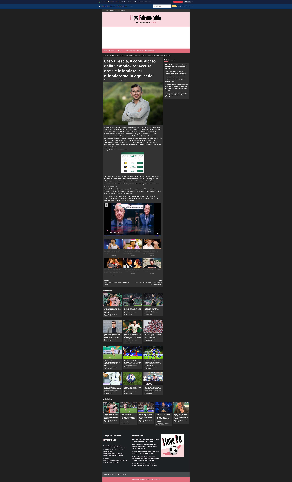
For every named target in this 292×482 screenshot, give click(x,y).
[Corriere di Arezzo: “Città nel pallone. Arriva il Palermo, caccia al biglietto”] (153, 326)
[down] (115, 51)
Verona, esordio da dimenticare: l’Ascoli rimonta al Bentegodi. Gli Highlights (112, 388)
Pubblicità (112, 10)
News (120, 51)
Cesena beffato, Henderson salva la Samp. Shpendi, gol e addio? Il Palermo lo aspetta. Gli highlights (153, 363)
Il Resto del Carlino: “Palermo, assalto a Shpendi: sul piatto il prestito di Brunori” (112, 363)
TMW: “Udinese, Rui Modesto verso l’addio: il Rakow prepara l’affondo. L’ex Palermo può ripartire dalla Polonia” (176, 73)
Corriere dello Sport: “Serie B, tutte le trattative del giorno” (132, 388)
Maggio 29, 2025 (123, 80)
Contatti (105, 462)
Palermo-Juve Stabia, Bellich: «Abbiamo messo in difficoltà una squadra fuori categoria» (153, 388)
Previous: (116, 282)
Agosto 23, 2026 (149, 393)
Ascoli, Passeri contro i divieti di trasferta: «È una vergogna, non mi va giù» (112, 336)
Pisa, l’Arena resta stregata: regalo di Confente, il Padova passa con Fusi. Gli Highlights (132, 362)
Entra (174, 6)
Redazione (105, 10)
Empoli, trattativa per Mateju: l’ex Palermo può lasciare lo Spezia (152, 309)
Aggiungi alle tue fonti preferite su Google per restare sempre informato (126, 1)
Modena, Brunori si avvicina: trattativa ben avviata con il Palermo (132, 309)
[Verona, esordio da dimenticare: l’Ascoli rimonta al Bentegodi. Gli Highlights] (112, 379)
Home (105, 51)
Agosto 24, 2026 (108, 315)
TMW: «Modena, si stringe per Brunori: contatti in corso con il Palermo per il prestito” (112, 310)
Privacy (117, 462)
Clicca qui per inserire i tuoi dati (183, 6)
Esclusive (140, 51)
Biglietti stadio (150, 51)
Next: (148, 282)
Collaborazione (121, 10)
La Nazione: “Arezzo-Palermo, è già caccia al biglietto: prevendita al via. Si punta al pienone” (132, 337)
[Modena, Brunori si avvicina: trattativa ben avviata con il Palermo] (132, 300)
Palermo (112, 51)
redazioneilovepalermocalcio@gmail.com (115, 460)
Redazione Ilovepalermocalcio (111, 80)
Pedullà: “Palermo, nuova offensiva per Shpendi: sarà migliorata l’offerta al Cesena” (176, 94)
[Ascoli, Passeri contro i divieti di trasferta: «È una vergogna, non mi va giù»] (112, 326)
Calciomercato (130, 51)
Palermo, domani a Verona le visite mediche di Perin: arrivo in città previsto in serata (175, 79)
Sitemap (111, 462)
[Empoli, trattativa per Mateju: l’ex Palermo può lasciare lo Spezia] (153, 300)
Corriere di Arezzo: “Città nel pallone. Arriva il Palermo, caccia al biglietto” (153, 336)
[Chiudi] (192, 2)
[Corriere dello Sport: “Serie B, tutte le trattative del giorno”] (132, 379)
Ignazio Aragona (118, 456)
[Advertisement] (146, 37)
